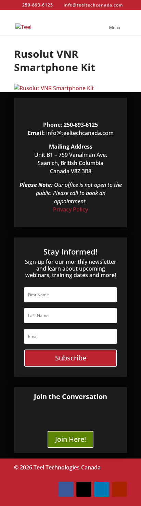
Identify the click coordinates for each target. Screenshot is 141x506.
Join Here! (70, 439)
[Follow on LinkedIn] (101, 489)
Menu (114, 27)
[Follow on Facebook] (66, 489)
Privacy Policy (70, 209)
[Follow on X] (83, 489)
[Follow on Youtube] (119, 489)
